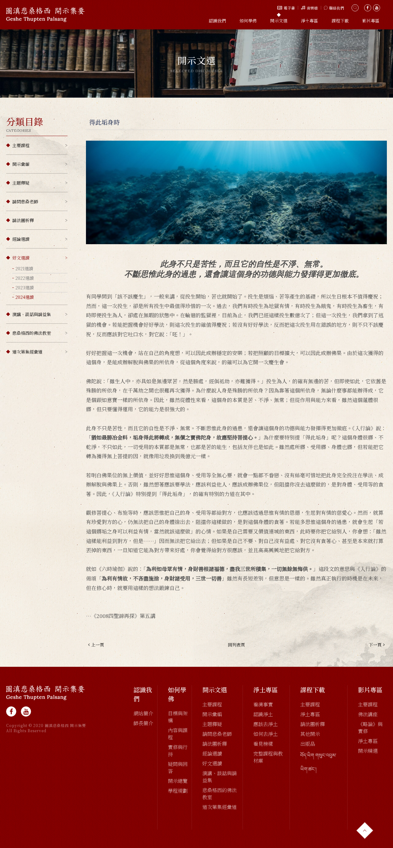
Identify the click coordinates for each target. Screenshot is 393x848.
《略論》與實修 (370, 728)
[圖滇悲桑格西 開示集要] (45, 692)
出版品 (307, 743)
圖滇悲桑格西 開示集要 (45, 14)
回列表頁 (236, 645)
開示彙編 (20, 164)
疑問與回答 (178, 767)
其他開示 (310, 733)
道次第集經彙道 (27, 352)
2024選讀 (24, 297)
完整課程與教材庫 (268, 757)
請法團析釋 (23, 220)
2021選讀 (24, 268)
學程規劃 (178, 790)
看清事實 (263, 704)
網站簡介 (143, 713)
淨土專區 (309, 21)
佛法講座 (368, 714)
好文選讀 (20, 258)
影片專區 (370, 21)
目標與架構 (178, 717)
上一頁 (97, 645)
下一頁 (375, 645)
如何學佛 (248, 21)
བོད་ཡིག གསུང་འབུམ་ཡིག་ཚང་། (318, 762)
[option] (196, 63)
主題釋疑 (20, 183)
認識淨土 (263, 714)
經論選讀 (20, 239)
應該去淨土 (265, 724)
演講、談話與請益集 (31, 314)
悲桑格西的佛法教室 (31, 333)
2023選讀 (24, 287)
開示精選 (368, 750)
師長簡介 (143, 723)
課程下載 (340, 21)
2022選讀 (24, 278)
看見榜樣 (263, 743)
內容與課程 (178, 734)
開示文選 (278, 21)
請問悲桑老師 (25, 201)
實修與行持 (178, 751)
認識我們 (217, 21)
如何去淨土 (265, 733)
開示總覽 (178, 780)
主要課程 (20, 145)
